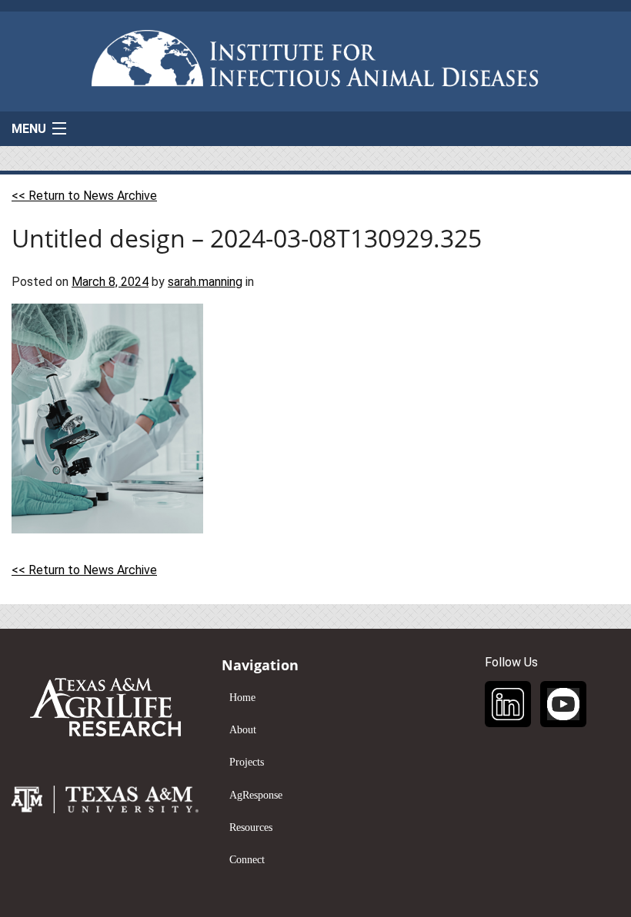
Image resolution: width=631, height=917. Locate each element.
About (242, 730)
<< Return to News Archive (84, 195)
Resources (250, 827)
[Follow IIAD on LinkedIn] (508, 704)
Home (242, 697)
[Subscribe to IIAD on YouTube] (563, 704)
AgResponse (255, 795)
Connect (247, 860)
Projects (246, 762)
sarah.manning (205, 281)
